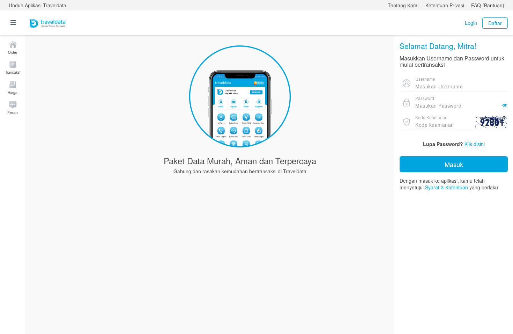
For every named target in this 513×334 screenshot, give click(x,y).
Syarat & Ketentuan (446, 187)
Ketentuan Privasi (444, 5)
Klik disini (474, 143)
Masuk (454, 164)
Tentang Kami (403, 5)
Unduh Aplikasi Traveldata (37, 5)
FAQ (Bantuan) (487, 5)
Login (471, 22)
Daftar (495, 23)
